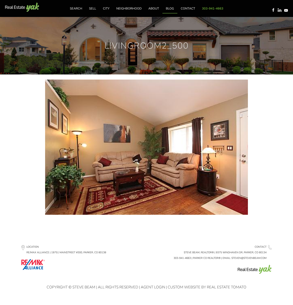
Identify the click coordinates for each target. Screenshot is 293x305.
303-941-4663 (182, 258)
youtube (286, 10)
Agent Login (153, 287)
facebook (273, 10)
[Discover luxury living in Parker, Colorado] (22, 7)
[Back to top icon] (276, 298)
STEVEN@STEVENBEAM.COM (249, 258)
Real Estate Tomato (226, 287)
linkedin (279, 10)
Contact (261, 247)
